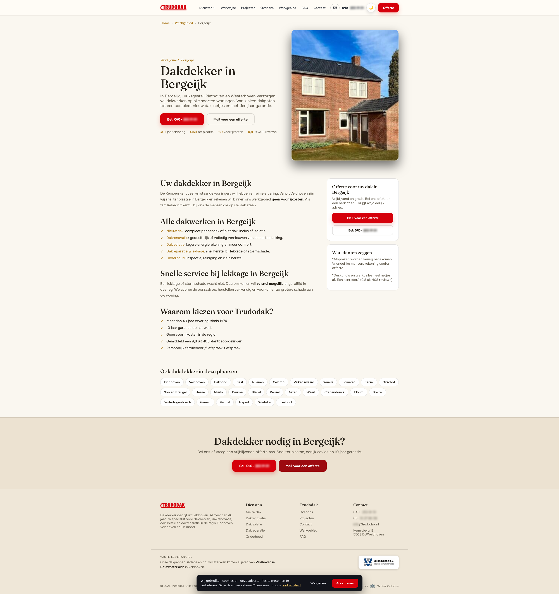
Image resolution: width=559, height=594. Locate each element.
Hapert (244, 402)
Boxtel (377, 392)
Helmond (220, 382)
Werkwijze (228, 8)
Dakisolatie (175, 244)
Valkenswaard (304, 382)
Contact (320, 8)
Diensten (205, 8)
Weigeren (318, 583)
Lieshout (286, 402)
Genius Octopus (388, 586)
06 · (365, 518)
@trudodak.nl (366, 524)
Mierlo (218, 392)
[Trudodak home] (173, 7)
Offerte (388, 8)
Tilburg (359, 392)
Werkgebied (287, 8)
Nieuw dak (174, 231)
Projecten (248, 8)
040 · (353, 8)
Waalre (328, 382)
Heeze (200, 392)
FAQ (305, 8)
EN (335, 7)
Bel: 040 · (182, 119)
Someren (348, 382)
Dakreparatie (255, 530)
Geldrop (279, 382)
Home (165, 23)
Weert (311, 392)
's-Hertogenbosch (177, 402)
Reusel (275, 392)
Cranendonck (334, 392)
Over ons (267, 8)
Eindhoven (172, 382)
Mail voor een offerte (231, 119)
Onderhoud (175, 258)
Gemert (205, 402)
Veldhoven (197, 382)
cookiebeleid (291, 585)
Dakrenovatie (177, 237)
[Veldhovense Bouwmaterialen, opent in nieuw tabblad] (379, 562)
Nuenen (258, 382)
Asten (293, 392)
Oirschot (389, 382)
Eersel (369, 382)
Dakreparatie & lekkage (185, 251)
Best (239, 382)
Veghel (225, 402)
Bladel (256, 392)
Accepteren (345, 583)
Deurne (237, 392)
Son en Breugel (175, 392)
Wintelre (264, 402)
